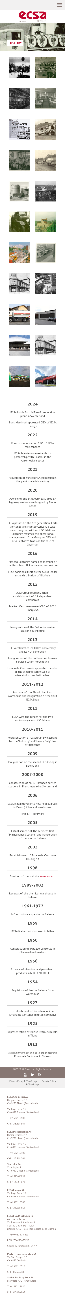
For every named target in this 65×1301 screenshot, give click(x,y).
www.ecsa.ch (47, 876)
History (15, 43)
